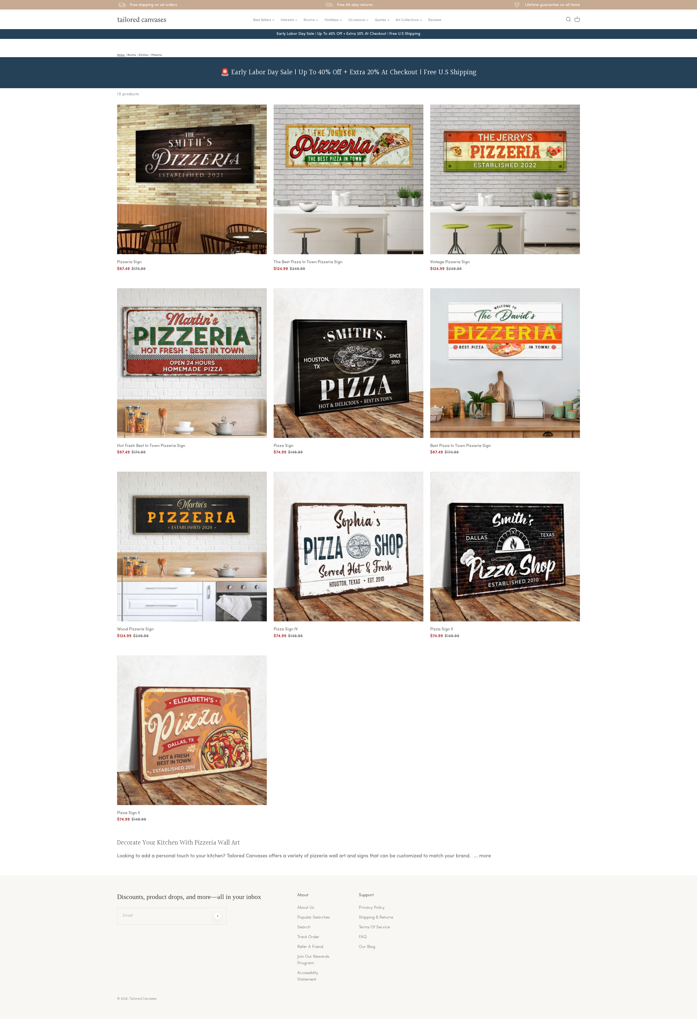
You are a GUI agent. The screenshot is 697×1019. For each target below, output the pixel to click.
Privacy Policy (372, 908)
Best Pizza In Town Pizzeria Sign (460, 446)
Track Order (308, 937)
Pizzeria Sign (129, 262)
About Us (305, 908)
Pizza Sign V (441, 629)
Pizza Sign (283, 446)
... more (482, 856)
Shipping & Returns (376, 918)
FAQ (363, 937)
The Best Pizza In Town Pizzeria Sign (308, 262)
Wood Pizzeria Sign (135, 629)
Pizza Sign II (128, 813)
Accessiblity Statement (307, 976)
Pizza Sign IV (286, 629)
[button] (568, 19)
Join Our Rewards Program (313, 960)
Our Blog (367, 947)
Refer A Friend (310, 947)
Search (303, 927)
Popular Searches (313, 918)
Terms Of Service (374, 927)
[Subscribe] (217, 916)
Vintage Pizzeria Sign (450, 262)
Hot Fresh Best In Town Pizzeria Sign (151, 446)
